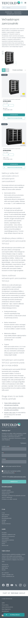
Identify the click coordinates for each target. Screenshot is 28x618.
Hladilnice (4, 541)
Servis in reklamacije (7, 497)
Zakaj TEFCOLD (5, 514)
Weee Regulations (6, 609)
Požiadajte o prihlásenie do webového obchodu (13, 495)
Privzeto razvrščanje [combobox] (18, 70)
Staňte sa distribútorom (8, 492)
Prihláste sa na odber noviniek (9, 499)
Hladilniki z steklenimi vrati (8, 534)
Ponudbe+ (4, 532)
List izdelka (22, 96)
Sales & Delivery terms (7, 607)
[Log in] (22, 3)
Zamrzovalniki (5, 538)
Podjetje (4, 459)
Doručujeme (5, 516)
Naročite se (14, 481)
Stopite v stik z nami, (10, 412)
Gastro (3, 543)
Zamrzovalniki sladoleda (8, 540)
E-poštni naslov (6, 446)
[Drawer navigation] (25, 3)
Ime (3, 452)
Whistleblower (5, 611)
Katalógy (4, 520)
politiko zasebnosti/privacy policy (17, 476)
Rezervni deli (5, 545)
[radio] (7, 70)
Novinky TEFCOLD (6, 523)
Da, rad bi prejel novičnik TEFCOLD (12, 466)
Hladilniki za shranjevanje (8, 536)
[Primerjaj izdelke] (8, 105)
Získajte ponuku (6, 493)
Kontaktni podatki (6, 490)
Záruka (3, 522)
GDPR (3, 603)
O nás (3, 513)
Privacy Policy (5, 605)
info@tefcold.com (10, 576)
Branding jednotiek (6, 518)
